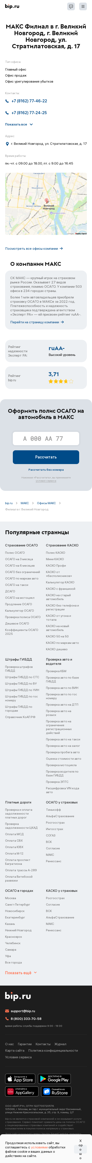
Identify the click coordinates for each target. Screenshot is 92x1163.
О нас (9, 1044)
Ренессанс (53, 861)
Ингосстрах (54, 829)
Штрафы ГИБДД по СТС (22, 677)
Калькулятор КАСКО (60, 582)
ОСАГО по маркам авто (22, 578)
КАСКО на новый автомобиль (57, 628)
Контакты (43, 1044)
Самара (10, 949)
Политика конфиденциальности (53, 1050)
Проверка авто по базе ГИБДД (62, 679)
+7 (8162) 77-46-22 (29, 100)
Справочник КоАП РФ (20, 717)
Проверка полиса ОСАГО (23, 617)
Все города (13, 962)
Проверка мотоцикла (61, 765)
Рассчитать (46, 457)
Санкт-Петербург (17, 904)
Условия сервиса (18, 1057)
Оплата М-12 (14, 853)
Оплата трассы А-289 (21, 870)
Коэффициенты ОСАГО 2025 (21, 632)
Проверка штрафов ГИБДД (19, 669)
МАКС (25, 503)
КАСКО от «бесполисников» (59, 574)
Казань (10, 924)
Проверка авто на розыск (58, 713)
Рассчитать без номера (46, 470)
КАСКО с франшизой (60, 589)
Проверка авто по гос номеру (61, 696)
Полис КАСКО (55, 553)
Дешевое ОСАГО (17, 623)
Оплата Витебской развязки (19, 878)
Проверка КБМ (56, 671)
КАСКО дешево (57, 649)
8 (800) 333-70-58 (26, 1018)
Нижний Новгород (18, 930)
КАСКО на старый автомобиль (58, 597)
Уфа (8, 956)
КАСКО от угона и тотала (58, 618)
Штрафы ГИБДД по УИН (22, 690)
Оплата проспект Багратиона (17, 862)
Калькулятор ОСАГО (19, 611)
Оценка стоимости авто (63, 759)
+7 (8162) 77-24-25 (29, 112)
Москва (10, 898)
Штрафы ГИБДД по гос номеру (21, 698)
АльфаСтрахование (60, 816)
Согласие (53, 848)
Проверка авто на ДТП (62, 704)
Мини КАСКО (55, 559)
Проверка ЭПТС (57, 782)
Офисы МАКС (46, 503)
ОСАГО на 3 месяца (19, 559)
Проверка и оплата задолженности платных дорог (18, 813)
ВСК (49, 842)
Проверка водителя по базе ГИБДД (62, 773)
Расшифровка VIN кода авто (62, 790)
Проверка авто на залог (63, 746)
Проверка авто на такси (63, 739)
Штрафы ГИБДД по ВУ (21, 683)
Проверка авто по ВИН (62, 688)
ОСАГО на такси (16, 585)
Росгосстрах (55, 822)
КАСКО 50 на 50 (57, 636)
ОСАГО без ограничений (22, 572)
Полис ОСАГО (15, 553)
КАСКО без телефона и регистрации (62, 607)
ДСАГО (10, 591)
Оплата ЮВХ (14, 847)
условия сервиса (46, 480)
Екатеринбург (15, 917)
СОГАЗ (50, 835)
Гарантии (25, 1044)
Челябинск (13, 943)
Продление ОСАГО (18, 604)
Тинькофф (53, 810)
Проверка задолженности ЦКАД (21, 826)
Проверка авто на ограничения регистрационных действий (59, 727)
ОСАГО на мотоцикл (19, 598)
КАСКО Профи (56, 565)
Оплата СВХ (14, 840)
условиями (39, 1147)
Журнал (60, 1044)
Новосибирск (15, 911)
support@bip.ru (23, 1011)
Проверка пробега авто (63, 752)
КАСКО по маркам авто (62, 643)
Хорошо (81, 1149)
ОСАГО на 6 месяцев (20, 565)
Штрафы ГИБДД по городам (18, 708)
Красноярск (13, 937)
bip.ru (9, 503)
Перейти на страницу (34, 322)
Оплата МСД (14, 834)
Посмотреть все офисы (31, 248)
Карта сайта (14, 1050)
